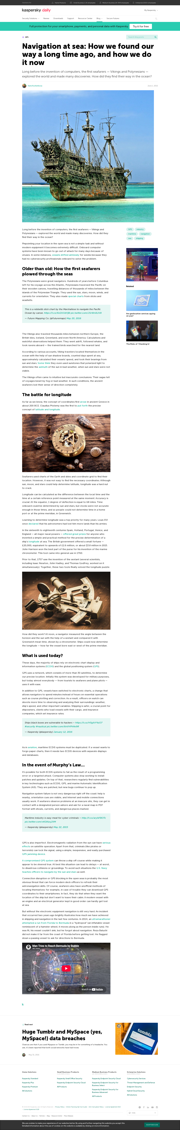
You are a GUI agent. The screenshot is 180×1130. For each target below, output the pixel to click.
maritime (132, 234)
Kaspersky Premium (30, 1087)
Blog (98, 18)
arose (83, 401)
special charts (76, 296)
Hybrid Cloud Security (136, 1091)
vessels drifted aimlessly (65, 254)
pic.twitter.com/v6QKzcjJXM (40, 821)
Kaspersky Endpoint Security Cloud (71, 1083)
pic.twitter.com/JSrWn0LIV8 (86, 312)
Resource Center (85, 18)
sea (129, 238)
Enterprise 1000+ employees (146, 3)
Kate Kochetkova (35, 86)
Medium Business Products (104, 1072)
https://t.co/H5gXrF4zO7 (88, 722)
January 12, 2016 (63, 731)
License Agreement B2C (113, 1107)
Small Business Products (68, 1072)
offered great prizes (74, 534)
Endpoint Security (134, 1087)
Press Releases (68, 1116)
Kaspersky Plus (28, 1083)
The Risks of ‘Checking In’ (138, 344)
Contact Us (26, 1116)
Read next (29, 1025)
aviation (32, 747)
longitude (34, 541)
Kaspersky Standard (30, 1079)
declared (33, 523)
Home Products (60, 3)
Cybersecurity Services (136, 1079)
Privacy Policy (59, 1107)
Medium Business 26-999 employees (115, 3)
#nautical (41, 726)
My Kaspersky (150, 10)
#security (30, 726)
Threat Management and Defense (141, 1083)
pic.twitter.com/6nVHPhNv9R (63, 726)
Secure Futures (113, 18)
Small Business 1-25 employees (84, 3)
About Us (34, 1116)
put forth (83, 405)
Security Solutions (29, 18)
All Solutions (27, 1091)
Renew (46, 18)
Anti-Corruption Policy (96, 1107)
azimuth (43, 366)
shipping (139, 238)
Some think (44, 363)
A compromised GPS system (38, 860)
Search (155, 37)
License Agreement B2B (31, 1109)
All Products (62, 1087)
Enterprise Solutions (136, 1072)
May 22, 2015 (61, 827)
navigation (145, 234)
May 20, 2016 (74, 318)
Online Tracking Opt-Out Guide (76, 1107)
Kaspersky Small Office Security (69, 1079)
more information (101, 1126)
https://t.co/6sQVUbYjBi (57, 312)
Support (70, 18)
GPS (26, 37)
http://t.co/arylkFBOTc (94, 817)
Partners (42, 1116)
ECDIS (49, 666)
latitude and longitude (47, 409)
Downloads (58, 18)
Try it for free (141, 26)
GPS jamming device (33, 854)
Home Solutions (29, 1072)
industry (140, 229)
